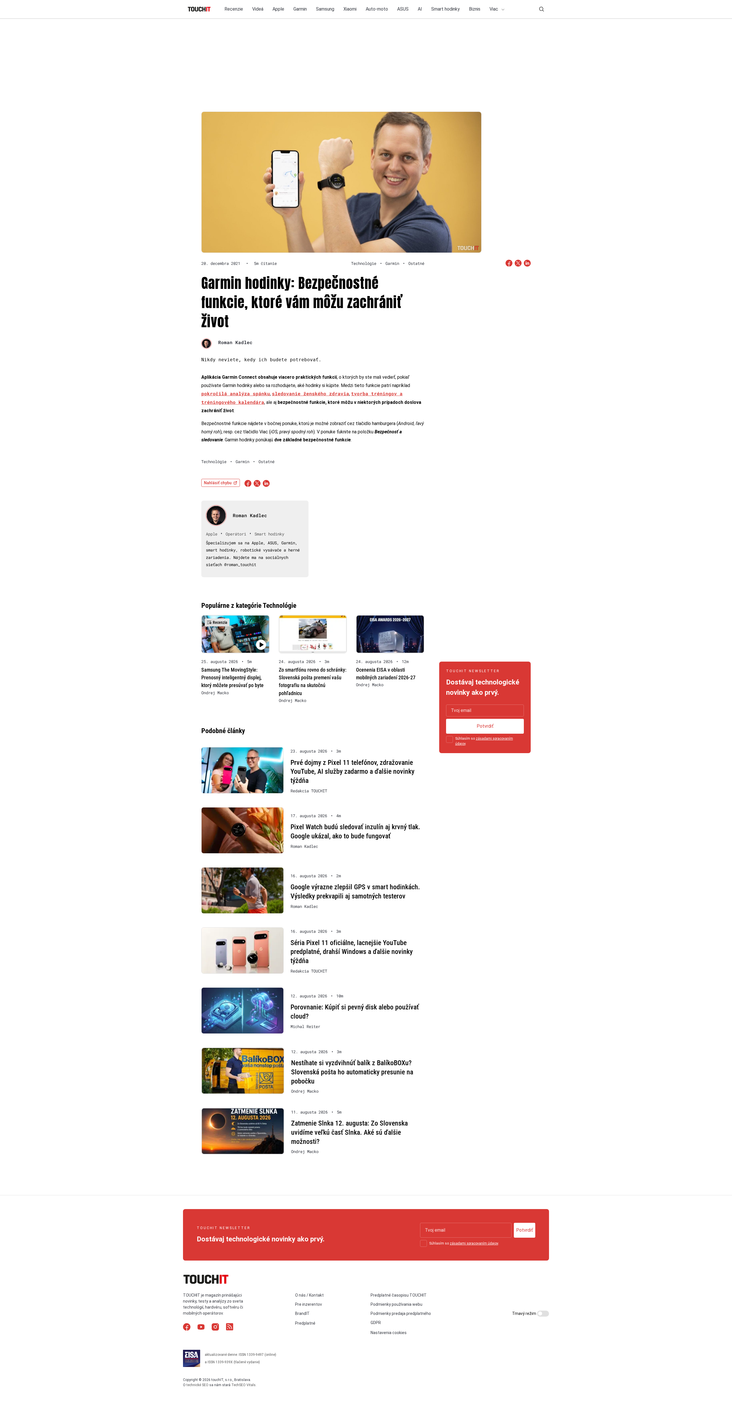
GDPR (376, 1322)
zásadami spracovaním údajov (474, 1243)
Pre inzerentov (308, 1304)
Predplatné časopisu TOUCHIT (399, 1295)
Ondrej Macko (215, 693)
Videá (257, 9)
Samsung (325, 9)
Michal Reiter (305, 1027)
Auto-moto (377, 9)
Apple (278, 9)
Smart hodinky (445, 9)
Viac (494, 9)
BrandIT (302, 1313)
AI (420, 9)
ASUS (403, 9)
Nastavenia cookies (389, 1332)
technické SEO (197, 1385)
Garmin (300, 9)
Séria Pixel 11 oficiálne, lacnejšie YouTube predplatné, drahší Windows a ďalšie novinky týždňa (352, 952)
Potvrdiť (485, 726)
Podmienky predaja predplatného (401, 1313)
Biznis (474, 9)
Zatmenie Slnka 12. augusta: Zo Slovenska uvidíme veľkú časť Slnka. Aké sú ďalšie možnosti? (349, 1132)
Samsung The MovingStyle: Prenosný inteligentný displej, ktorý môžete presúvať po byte (232, 677)
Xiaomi (350, 9)
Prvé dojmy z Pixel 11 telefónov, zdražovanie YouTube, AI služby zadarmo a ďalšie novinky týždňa (352, 772)
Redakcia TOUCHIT (309, 791)
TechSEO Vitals (243, 1385)
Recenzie (233, 9)
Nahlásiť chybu (218, 483)
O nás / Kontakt (309, 1295)
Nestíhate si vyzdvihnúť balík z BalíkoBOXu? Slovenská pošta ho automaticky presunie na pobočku (352, 1072)
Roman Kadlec (235, 342)
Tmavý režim (524, 1313)
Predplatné (305, 1323)
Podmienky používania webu (396, 1304)
